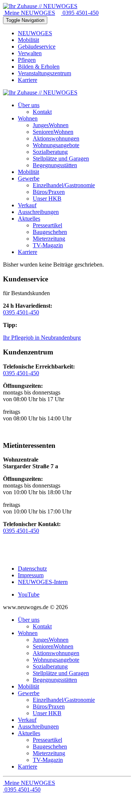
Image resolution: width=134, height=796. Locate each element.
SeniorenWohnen (53, 646)
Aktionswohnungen (56, 653)
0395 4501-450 (80, 13)
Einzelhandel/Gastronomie (64, 700)
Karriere (27, 80)
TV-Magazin (48, 760)
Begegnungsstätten (55, 680)
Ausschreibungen (38, 726)
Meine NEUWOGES (29, 13)
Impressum (31, 575)
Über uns (28, 620)
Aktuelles (29, 733)
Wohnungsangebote (56, 660)
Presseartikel (47, 740)
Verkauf (27, 720)
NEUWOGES (35, 33)
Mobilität (28, 40)
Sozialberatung (50, 666)
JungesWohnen (50, 640)
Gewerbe (28, 693)
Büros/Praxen (49, 706)
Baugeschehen (50, 746)
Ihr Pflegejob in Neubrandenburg (42, 337)
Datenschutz (32, 568)
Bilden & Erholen (39, 66)
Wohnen (28, 633)
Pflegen (27, 60)
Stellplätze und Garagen (61, 673)
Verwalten (30, 53)
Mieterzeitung (49, 753)
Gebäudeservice (36, 46)
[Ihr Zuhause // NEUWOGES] (40, 6)
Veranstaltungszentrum (44, 73)
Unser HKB (47, 713)
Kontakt (42, 626)
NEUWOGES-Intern (43, 582)
